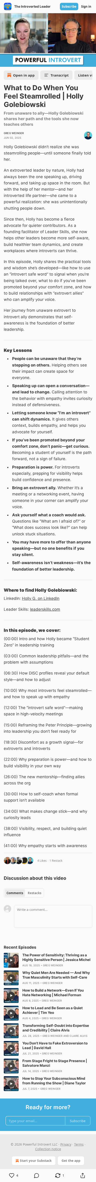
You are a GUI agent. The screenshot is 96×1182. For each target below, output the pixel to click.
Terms (79, 1144)
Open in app (24, 75)
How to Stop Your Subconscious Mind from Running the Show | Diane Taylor (54, 1080)
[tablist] (24, 893)
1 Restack (55, 860)
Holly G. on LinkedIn (40, 598)
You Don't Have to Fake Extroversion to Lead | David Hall (55, 1045)
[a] (11, 960)
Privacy (65, 1144)
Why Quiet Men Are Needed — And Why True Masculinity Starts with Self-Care (56, 975)
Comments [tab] (15, 893)
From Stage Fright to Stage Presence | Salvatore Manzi (54, 1063)
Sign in (86, 6)
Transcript (60, 75)
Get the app (71, 1160)
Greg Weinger (14, 133)
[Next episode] (15, 62)
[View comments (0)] (36, 1175)
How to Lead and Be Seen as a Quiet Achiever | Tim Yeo (52, 1010)
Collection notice (48, 1149)
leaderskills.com (45, 609)
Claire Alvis (78, 1035)
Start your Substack (36, 1160)
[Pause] (5, 62)
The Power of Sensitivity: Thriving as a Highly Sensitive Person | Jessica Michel (56, 957)
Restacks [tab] (34, 893)
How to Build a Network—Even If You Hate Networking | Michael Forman (53, 992)
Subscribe (69, 6)
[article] (48, 960)
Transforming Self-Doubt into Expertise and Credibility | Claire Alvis (55, 1027)
